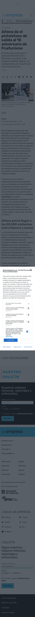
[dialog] (17, 308)
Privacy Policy (28, 347)
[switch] (27, 308)
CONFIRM (10, 340)
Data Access (17, 347)
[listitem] (17, 304)
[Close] (31, 270)
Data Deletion (7, 347)
